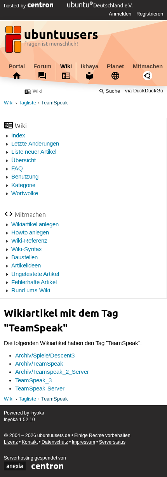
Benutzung (24, 176)
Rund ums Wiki (30, 290)
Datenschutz (55, 442)
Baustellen (24, 257)
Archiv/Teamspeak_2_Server (52, 372)
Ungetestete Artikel (35, 274)
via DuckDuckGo (144, 91)
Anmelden (120, 14)
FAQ (17, 168)
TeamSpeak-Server (39, 388)
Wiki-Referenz (29, 241)
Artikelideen (26, 265)
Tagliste (27, 103)
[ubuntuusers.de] (52, 41)
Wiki (66, 66)
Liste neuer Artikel (33, 152)
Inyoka (37, 413)
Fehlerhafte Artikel (34, 282)
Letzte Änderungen (35, 143)
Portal (17, 66)
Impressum (83, 442)
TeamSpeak (54, 103)
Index (18, 135)
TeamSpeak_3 (33, 380)
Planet (115, 66)
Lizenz (11, 442)
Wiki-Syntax (26, 249)
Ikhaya (89, 66)
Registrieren (149, 14)
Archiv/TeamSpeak (39, 364)
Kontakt (30, 442)
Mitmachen (148, 66)
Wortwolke (24, 193)
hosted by (16, 6)
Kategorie (23, 185)
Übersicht (23, 160)
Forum (42, 66)
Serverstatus (112, 442)
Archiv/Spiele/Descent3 (45, 355)
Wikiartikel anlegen (35, 224)
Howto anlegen (30, 232)
